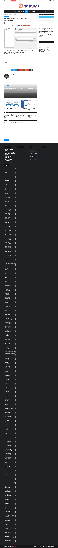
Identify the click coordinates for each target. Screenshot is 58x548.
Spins (5, 507)
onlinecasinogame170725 (8, 450)
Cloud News (6, 362)
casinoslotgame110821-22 (8, 319)
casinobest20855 (7, 289)
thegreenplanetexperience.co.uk (9, 515)
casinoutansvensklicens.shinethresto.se (10, 351)
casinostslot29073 (7, 344)
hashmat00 (12, 74)
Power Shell (20, 11)
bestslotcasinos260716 (8, 247)
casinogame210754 (7, 318)
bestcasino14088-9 (7, 198)
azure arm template (32, 150)
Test (5, 512)
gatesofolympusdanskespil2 (8, 378)
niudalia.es (6, 438)
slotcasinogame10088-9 (8, 487)
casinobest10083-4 (7, 282)
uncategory (6, 524)
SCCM (26, 11)
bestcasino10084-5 (7, 196)
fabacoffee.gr (6, 371)
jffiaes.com (6, 400)
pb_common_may (7, 465)
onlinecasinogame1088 (8, 446)
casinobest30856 (7, 305)
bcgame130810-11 (7, 189)
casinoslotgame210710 (8, 326)
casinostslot (6, 336)
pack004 (6, 461)
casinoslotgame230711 (8, 327)
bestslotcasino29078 (7, 221)
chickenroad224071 (7, 358)
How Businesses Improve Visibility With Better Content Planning (24, 0)
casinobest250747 (7, 297)
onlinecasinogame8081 (8, 457)
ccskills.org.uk (6, 355)
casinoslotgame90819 (8, 335)
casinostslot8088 (7, 348)
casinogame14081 (7, 314)
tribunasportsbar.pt (7, 519)
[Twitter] (14, 25)
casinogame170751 (7, 315)
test (40, 37)
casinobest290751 (7, 302)
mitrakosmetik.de (7, 433)
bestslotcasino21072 (7, 214)
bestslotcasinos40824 (8, 255)
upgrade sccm (35, 160)
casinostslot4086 (7, 347)
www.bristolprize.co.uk (8, 532)
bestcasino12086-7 (7, 197)
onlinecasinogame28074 (8, 454)
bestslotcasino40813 (7, 226)
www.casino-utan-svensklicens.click (10, 533)
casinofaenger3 (7, 311)
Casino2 (6, 278)
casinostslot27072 (7, 343)
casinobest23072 (7, 294)
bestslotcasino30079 (7, 222)
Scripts (6, 483)
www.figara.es (7, 536)
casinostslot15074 (7, 339)
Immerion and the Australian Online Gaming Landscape (42, 50)
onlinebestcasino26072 (8, 442)
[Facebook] (12, 25)
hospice (6, 388)
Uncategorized (7, 523)
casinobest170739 (7, 285)
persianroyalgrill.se (7, 466)
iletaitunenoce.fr (7, 395)
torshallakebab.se (7, 516)
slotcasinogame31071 (8, 500)
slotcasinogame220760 (8, 496)
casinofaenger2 (7, 310)
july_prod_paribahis (7, 412)
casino (5, 272)
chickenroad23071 (7, 359)
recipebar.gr (6, 474)
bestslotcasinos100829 (8, 230)
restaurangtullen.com (7, 475)
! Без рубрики (7, 167)
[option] (20, 89)
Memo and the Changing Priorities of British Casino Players (21, 89)
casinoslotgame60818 (8, 334)
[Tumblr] (19, 25)
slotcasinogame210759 (8, 495)
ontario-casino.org (7, 458)
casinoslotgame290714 (8, 330)
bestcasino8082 (7, 201)
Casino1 (6, 277)
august (6, 185)
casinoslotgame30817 (8, 331)
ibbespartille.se (7, 391)
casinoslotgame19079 (8, 323)
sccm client (31, 159)
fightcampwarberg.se (7, 375)
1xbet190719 (6, 172)
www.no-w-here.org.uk (8, 540)
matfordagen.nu (7, 428)
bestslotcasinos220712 (8, 243)
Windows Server (31, 11)
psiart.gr (6, 470)
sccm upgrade (35, 159)
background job (32, 153)
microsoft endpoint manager (33, 156)
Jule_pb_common (7, 407)
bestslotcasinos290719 (8, 251)
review (5, 478)
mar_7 (5, 425)
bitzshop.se (6, 265)
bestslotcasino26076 (7, 217)
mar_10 (6, 424)
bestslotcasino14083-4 (8, 210)
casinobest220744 (7, 293)
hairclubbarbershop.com (8, 380)
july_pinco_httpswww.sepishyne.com (10, 409)
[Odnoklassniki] (27, 25)
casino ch (6, 273)
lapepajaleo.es (7, 420)
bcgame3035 (6, 192)
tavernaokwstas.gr (7, 511)
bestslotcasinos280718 (8, 250)
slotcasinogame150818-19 (8, 490)
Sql (23, 11)
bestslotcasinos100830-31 (8, 231)
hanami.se (6, 383)
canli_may (6, 269)
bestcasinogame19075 (8, 206)
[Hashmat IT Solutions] (29, 5)
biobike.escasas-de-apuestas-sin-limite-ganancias (11, 263)
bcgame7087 (6, 193)
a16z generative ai (7, 180)
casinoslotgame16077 (8, 322)
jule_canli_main (7, 403)
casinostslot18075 (7, 340)
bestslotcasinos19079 (8, 238)
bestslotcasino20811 (7, 213)
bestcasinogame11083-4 (8, 205)
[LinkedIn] (16, 25)
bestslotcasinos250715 (8, 246)
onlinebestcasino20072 (8, 441)
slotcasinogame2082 (7, 494)
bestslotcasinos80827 (8, 256)
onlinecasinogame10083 (8, 445)
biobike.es (6, 260)
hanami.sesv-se (7, 384)
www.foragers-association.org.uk (9, 537)
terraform (31, 160)
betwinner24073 (7, 259)
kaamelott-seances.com (8, 416)
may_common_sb (7, 429)
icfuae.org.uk (6, 392)
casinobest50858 (7, 307)
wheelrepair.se (7, 529)
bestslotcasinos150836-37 (8, 234)
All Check (6, 181)
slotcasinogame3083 (7, 499)
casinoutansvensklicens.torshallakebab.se (10, 353)
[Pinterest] (21, 25)
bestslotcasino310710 (8, 225)
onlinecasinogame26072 (8, 453)
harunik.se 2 (6, 387)
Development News (7, 367)
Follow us (44, 146)
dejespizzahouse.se (7, 366)
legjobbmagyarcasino (7, 421)
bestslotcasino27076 (7, 218)
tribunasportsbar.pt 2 (7, 520)
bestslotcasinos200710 (8, 239)
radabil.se (6, 471)
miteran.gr (6, 432)
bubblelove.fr (6, 268)
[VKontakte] (25, 25)
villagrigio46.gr (7, 528)
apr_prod (6, 184)
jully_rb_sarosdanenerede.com (9, 408)
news (5, 437)
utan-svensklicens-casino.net (9, 527)
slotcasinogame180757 (8, 491)
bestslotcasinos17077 (8, 235)
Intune (5, 396)
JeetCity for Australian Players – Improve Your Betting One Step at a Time (9, 115)
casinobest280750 (7, 301)
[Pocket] (29, 25)
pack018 (6, 462)
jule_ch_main (6, 404)
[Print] (32, 70)
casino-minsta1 (7, 276)
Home (13, 11)
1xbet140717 (6, 169)
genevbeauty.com (7, 379)
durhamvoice (6, 370)
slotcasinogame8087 (7, 504)
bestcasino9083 (7, 202)
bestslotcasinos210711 (8, 242)
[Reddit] (23, 25)
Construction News (7, 363)
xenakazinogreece (7, 541)
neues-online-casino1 (7, 436)
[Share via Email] (30, 70)
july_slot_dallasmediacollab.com (9, 413)
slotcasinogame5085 (7, 503)
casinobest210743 (7, 290)
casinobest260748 (7, 298)
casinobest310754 (7, 306)
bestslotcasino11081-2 (8, 209)
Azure (16, 11)
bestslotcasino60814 (7, 227)
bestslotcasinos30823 (8, 254)
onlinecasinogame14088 (8, 449)
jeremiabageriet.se (7, 399)
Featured (6, 374)
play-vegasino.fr (7, 467)
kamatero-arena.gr (7, 417)
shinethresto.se (7, 486)
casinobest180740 (7, 286)
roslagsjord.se (6, 479)
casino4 (6, 281)
